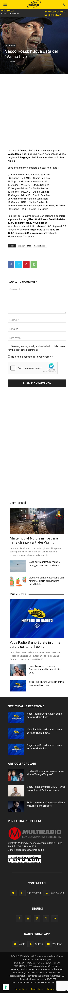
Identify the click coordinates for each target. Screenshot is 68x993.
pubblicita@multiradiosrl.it (30, 849)
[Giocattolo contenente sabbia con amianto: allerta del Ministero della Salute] (18, 581)
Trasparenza (53, 989)
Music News (10, 45)
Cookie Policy (37, 989)
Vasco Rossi (39, 246)
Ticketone (28, 236)
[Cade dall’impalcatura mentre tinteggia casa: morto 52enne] (18, 566)
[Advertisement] (34, 111)
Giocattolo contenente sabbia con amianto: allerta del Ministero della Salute (46, 581)
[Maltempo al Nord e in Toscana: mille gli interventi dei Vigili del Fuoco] (37, 521)
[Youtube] (54, 918)
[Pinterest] (26, 264)
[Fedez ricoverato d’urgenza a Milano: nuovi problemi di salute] (16, 806)
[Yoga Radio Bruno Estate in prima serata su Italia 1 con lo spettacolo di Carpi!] (37, 618)
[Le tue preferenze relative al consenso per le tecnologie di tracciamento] (6, 987)
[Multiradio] (35, 839)
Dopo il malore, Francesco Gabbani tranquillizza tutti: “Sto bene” (45, 669)
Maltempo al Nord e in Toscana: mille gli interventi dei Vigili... (34, 540)
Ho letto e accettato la (32, 356)
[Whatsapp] (22, 893)
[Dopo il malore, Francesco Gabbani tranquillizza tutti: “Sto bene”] (18, 670)
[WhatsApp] (34, 264)
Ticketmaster (15, 236)
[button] (63, 4)
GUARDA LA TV (55, 15)
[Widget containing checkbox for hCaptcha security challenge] (33, 368)
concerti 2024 (24, 246)
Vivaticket (50, 233)
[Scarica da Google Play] (30, 944)
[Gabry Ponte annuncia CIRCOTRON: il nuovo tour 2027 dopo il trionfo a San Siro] (16, 790)
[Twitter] (18, 264)
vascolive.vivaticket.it (19, 226)
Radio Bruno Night (10, 14)
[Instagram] (28, 918)
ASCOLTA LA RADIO (57, 12)
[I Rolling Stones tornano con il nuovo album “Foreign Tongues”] (16, 775)
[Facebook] (11, 264)
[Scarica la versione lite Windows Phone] (48, 944)
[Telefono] (46, 893)
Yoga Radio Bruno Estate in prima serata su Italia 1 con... (35, 645)
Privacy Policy (43, 356)
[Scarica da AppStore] (15, 944)
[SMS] (13, 893)
